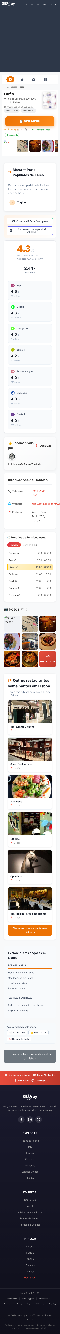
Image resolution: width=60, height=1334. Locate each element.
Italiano (30, 1246)
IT (26, 4)
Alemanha (30, 1165)
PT (56, 4)
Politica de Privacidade (30, 1212)
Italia (30, 1146)
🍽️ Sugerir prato (17, 1032)
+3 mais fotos (47, 659)
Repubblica (12, 1298)
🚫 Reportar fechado (19, 1039)
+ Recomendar (12, 135)
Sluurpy (30, 1177)
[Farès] (10, 146)
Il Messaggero (28, 1298)
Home (7, 87)
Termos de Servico (30, 1218)
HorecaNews (44, 1298)
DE (50, 4)
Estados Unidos (30, 1171)
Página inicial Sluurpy (19, 1010)
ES (38, 4)
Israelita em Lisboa (17, 983)
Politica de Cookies (30, 1224)
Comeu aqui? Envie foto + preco (32, 221)
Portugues (30, 1277)
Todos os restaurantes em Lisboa (25, 1005)
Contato (30, 1206)
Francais (30, 1265)
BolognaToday (23, 1304)
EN (32, 4)
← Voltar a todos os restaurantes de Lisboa (30, 1056)
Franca (30, 1153)
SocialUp (52, 1304)
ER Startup (39, 1304)
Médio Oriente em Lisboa (21, 972)
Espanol (30, 1259)
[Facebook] (21, 1119)
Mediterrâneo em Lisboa (20, 978)
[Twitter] (38, 1119)
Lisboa (14, 87)
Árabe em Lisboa (16, 988)
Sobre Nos (30, 1199)
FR (44, 4)
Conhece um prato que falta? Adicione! (32, 230)
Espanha (30, 1159)
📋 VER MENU (30, 121)
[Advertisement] (30, 39)
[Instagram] (30, 1119)
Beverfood (8, 1304)
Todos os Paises (30, 1140)
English (30, 1252)
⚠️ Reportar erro (38, 1032)
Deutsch (30, 1271)
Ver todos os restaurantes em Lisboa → (30, 930)
